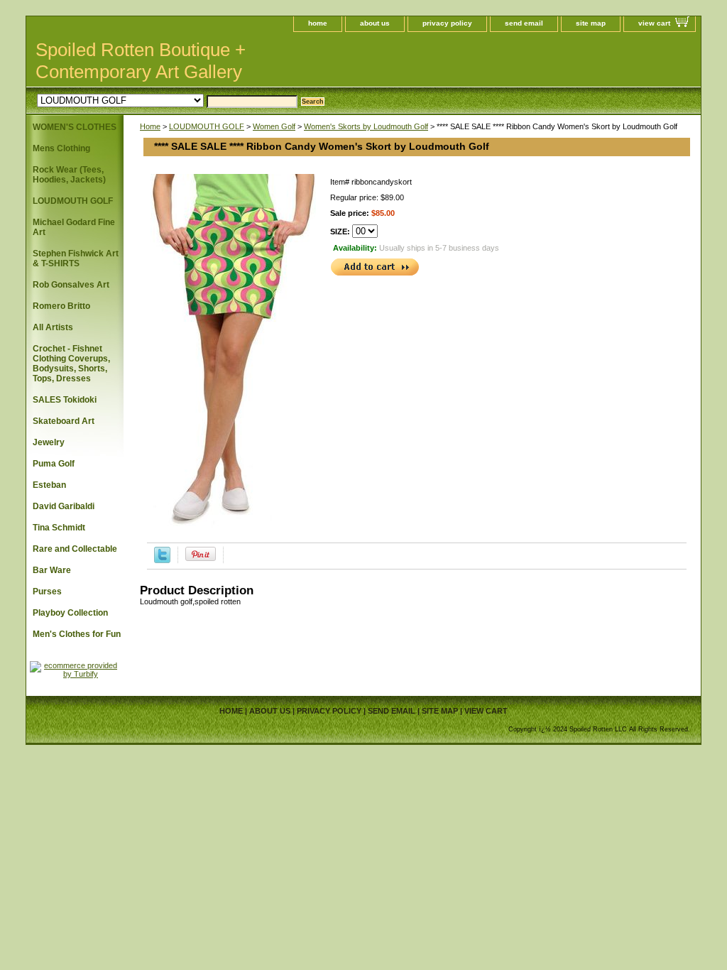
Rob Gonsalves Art (71, 285)
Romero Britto (61, 306)
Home (150, 126)
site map (591, 23)
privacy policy (447, 23)
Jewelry (49, 442)
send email (524, 23)
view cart (654, 23)
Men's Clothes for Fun (77, 634)
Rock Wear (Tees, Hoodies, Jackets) (69, 175)
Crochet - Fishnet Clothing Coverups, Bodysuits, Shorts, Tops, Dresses (71, 363)
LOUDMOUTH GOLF (206, 126)
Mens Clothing (61, 148)
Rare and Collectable (75, 549)
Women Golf (274, 126)
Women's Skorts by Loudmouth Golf (366, 126)
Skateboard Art (63, 421)
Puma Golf (54, 464)
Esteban (49, 485)
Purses (47, 591)
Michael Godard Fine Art (74, 227)
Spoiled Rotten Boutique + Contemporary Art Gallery (140, 60)
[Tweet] (162, 560)
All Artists (53, 327)
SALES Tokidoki (65, 400)
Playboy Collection (70, 613)
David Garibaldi (63, 506)
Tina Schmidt (59, 528)
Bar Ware (52, 570)
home (317, 23)
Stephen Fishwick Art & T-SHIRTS (76, 258)
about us (375, 23)
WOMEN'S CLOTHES (74, 127)
